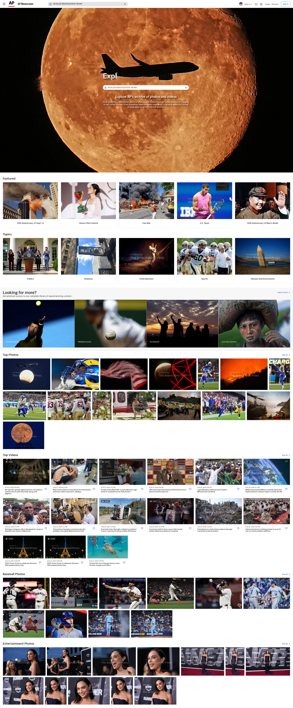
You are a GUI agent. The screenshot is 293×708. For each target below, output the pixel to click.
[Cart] (261, 4)
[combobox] (247, 3)
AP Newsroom (25, 4)
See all (285, 355)
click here (134, 107)
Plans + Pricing (271, 4)
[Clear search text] (125, 4)
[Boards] (256, 4)
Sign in (286, 4)
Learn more (283, 292)
